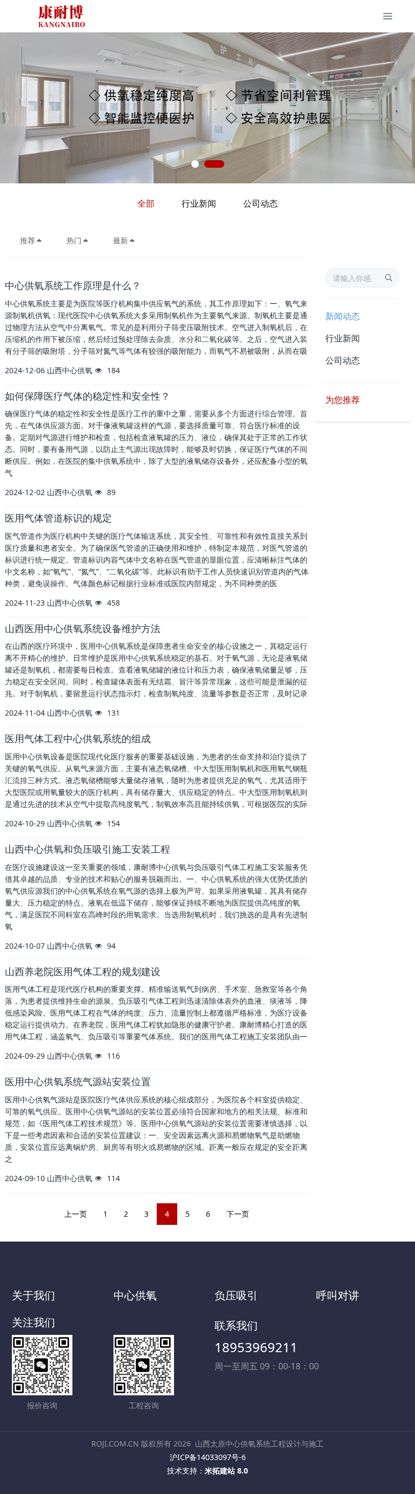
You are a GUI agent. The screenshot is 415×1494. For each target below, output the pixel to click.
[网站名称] (62, 16)
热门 (74, 240)
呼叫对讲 (337, 1295)
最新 (120, 240)
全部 (146, 203)
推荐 (27, 240)
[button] (21, 107)
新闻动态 (342, 316)
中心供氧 (135, 1295)
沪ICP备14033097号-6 (208, 1457)
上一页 (75, 1214)
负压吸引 (236, 1295)
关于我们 (33, 1295)
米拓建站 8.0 (226, 1470)
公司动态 (260, 203)
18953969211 (256, 1347)
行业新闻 (199, 203)
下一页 (237, 1214)
